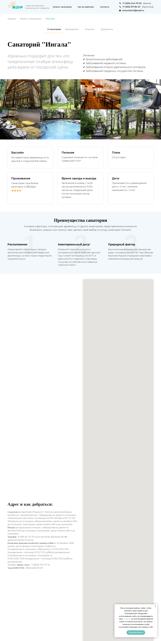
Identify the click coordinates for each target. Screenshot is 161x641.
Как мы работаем (86, 7)
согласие (127, 619)
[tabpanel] (80, 58)
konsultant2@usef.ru (133, 10)
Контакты (104, 7)
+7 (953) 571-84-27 (131, 7)
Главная (12, 19)
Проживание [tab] (72, 29)
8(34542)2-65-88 (59, 537)
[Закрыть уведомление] (155, 606)
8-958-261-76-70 (26, 537)
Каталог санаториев (62, 7)
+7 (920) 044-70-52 (132, 3)
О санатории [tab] (54, 29)
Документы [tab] (107, 29)
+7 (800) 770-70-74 (40, 565)
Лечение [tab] (89, 29)
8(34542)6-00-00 (34, 568)
